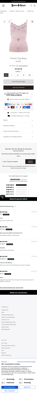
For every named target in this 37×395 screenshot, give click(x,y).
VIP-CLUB (4, 343)
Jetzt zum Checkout (18, 87)
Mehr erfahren (16, 95)
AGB (3, 312)
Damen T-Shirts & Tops (17, 11)
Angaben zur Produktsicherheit (12, 137)
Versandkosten (23, 66)
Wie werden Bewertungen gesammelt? (11, 287)
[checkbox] (3, 379)
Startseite (3, 11)
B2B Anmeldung (6, 355)
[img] (3, 212)
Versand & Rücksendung (10, 131)
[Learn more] (31, 94)
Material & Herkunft (9, 125)
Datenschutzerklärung (8, 317)
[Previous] (4, 22)
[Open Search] (31, 5)
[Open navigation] (5, 5)
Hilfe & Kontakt (6, 348)
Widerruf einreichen (18, 293)
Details (5, 120)
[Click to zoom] (32, 22)
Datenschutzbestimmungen (26, 362)
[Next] (9, 22)
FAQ (3, 350)
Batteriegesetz (6, 329)
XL (18, 75)
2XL (30, 75)
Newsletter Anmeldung (8, 345)
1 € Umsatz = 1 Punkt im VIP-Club (20, 112)
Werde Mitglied (30, 161)
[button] (18, 69)
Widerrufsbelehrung (7, 315)
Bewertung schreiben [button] (18, 199)
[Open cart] (35, 5)
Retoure (4, 353)
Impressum (5, 310)
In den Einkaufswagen (18, 81)
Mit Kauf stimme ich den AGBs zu (20, 99)
